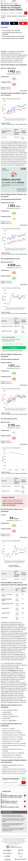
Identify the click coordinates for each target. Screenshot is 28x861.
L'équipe (13, 838)
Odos (2, 617)
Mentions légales (13, 842)
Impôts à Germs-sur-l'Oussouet (11, 741)
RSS (25, 841)
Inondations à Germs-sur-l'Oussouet (12, 737)
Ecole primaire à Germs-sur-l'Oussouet (13, 753)
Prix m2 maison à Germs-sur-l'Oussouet (13, 36)
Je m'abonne (13, 347)
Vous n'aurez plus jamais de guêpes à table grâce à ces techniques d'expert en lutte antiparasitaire (12, 825)
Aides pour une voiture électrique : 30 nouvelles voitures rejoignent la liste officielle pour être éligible (13, 820)
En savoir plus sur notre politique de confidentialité (12, 350)
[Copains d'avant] (7, 856)
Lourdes (3, 17)
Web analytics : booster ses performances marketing (10, 801)
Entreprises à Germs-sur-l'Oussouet (12, 732)
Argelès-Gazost (22, 16)
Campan (3, 612)
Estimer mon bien (21, 189)
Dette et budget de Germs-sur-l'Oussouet (14, 743)
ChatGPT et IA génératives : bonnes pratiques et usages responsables (12, 796)
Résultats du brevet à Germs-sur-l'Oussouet (14, 771)
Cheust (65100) (6, 712)
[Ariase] (7, 859)
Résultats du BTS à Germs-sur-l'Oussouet (13, 773)
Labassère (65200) (7, 714)
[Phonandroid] (20, 859)
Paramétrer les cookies (6, 841)
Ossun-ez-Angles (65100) (9, 720)
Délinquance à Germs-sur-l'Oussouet (12, 739)
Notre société (19, 838)
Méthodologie (23, 90)
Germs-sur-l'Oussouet (8, 728)
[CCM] (20, 850)
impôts (17, 654)
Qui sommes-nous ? (6, 838)
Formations (6, 791)
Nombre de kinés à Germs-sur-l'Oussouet (13, 735)
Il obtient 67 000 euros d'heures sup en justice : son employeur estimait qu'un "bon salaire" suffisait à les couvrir (13, 829)
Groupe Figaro (21, 842)
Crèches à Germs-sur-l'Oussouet (11, 755)
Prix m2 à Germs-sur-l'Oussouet (11, 30)
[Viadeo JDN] (20, 856)
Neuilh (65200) (6, 718)
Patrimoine (6, 3)
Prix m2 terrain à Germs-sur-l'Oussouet (13, 38)
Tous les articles (20, 841)
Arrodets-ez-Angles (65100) (10, 716)
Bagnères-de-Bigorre (12, 16)
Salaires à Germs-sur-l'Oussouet (11, 730)
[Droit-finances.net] (20, 853)
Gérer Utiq (14, 841)
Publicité (24, 838)
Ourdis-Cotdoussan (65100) (10, 710)
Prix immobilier (13, 3)
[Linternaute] (7, 853)
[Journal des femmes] (7, 850)
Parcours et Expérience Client (10, 806)
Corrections (6, 842)
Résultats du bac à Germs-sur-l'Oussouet (13, 769)
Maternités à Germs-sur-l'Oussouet (12, 757)
